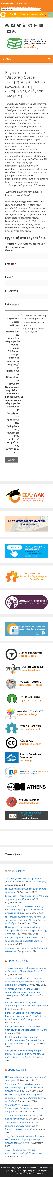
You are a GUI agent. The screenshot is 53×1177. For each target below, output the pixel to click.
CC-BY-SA (27, 1173)
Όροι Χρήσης (10, 1170)
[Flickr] (9, 31)
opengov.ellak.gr (18, 1069)
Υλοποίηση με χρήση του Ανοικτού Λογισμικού (21, 1168)
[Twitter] (19, 25)
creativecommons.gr (14, 7)
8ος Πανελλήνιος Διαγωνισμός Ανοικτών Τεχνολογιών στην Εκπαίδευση (26, 17)
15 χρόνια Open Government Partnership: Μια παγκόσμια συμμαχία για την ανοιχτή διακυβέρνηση (26, 1139)
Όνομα (9, 250)
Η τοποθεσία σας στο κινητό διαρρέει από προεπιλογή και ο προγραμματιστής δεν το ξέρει (26, 930)
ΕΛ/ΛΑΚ (3, 7)
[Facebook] (13, 25)
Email (9, 277)
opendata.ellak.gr (18, 960)
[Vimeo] (41, 25)
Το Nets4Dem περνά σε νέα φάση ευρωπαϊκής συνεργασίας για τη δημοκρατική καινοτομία (22, 1125)
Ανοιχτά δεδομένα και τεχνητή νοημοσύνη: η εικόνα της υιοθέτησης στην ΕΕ (26, 1005)
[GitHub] (30, 25)
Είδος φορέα (13, 304)
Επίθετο (10, 263)
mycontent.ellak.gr (28, 7)
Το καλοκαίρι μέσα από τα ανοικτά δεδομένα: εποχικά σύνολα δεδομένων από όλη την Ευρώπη (25, 981)
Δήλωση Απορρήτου (26, 1170)
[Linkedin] (24, 25)
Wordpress (45, 1168)
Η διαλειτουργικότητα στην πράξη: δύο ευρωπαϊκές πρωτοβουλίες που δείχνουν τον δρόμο (26, 920)
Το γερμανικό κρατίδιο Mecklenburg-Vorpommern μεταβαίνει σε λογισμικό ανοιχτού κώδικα (24, 909)
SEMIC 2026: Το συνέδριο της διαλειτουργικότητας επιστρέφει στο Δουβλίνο (24, 1108)
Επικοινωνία (38, 1173)
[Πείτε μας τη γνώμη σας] (7, 25)
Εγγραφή (19, 3)
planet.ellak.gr (16, 871)
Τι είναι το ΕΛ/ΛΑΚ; (7, 3)
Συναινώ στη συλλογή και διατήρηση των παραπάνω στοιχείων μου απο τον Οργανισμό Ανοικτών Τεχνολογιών (34, 323)
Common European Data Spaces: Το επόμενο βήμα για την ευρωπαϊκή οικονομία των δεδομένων (23, 992)
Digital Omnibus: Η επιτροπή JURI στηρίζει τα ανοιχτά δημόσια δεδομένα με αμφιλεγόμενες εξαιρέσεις (25, 1040)
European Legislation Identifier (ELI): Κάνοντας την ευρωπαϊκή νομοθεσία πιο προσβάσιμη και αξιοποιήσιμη (25, 1016)
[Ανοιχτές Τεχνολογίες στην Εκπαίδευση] (26, 43)
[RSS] (14, 31)
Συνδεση (26, 3)
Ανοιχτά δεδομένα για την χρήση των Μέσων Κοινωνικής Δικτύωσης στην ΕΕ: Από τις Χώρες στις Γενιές (25, 1054)
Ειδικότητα (12, 290)
